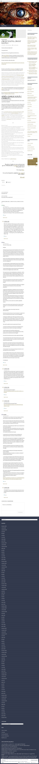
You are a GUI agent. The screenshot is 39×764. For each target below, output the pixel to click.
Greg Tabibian (6, 55)
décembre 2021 (4, 583)
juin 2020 (3, 617)
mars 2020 (3, 622)
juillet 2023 (3, 548)
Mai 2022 (3, 574)
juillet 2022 (3, 570)
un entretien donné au (14, 111)
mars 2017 (3, 689)
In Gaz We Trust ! (5, 193)
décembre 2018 (4, 650)
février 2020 (3, 624)
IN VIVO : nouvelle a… (32, 63)
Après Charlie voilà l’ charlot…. (12, 97)
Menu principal (38, 26)
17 (36, 161)
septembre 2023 (4, 546)
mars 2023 (3, 555)
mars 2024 (3, 537)
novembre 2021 (4, 585)
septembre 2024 (4, 529)
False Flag (29, 102)
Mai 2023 (3, 552)
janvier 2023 (3, 559)
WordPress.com (30, 150)
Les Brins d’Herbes (11, 93)
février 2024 (3, 539)
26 (29, 164)
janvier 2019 (3, 648)
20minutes (13, 68)
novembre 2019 (4, 630)
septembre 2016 (4, 700)
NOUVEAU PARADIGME (31, 122)
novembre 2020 (4, 607)
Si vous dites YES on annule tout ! (7, 197)
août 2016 (3, 702)
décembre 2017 (4, 672)
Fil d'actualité (4, 39)
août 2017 (3, 680)
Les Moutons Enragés (6, 92)
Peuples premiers (30, 124)
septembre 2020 (4, 611)
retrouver (9, 119)
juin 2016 (3, 706)
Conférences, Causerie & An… (33, 62)
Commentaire (20, 512)
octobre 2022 (4, 565)
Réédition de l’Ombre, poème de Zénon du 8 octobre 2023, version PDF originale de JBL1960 (32, 42)
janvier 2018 (3, 671)
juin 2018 (3, 661)
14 (32, 161)
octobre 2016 (4, 698)
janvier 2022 (3, 581)
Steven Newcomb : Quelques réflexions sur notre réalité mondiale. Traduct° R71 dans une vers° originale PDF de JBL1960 (18, 754)
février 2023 (3, 557)
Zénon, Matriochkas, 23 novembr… (33, 71)
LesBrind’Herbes (13, 158)
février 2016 (3, 713)
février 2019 (3, 646)
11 (28, 161)
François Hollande (14, 113)
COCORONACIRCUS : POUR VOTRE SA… (33, 68)
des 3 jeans (21, 173)
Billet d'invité (30, 93)
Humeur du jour (30, 110)
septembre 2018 (4, 656)
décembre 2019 (4, 628)
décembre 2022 (4, 561)
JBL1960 (22, 177)
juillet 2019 (3, 637)
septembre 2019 (4, 633)
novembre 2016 (4, 697)
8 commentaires (15, 45)
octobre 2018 (4, 654)
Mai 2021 (3, 596)
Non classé (29, 120)
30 (35, 164)
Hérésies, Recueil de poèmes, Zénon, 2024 (8, 752)
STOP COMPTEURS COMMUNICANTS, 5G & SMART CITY (32, 132)
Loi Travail (3, 56)
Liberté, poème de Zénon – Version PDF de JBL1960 (32, 46)
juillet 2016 (3, 704)
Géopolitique (30, 106)
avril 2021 (3, 598)
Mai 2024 (3, 533)
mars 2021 (3, 600)
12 (29, 161)
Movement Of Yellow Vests (32, 118)
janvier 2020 (3, 626)
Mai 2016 (3, 708)
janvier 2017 (3, 693)
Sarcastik (29, 129)
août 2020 (3, 613)
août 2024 (3, 531)
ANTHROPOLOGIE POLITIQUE (31, 89)
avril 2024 (3, 535)
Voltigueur (16, 92)
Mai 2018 (3, 663)
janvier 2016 (3, 715)
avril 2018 (3, 665)
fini (23, 170)
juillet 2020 (3, 615)
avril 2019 (3, 643)
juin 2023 (3, 550)
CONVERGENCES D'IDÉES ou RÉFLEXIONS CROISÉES (32, 98)
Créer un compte (30, 143)
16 (35, 161)
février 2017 (3, 691)
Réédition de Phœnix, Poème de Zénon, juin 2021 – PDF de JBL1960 (32, 49)
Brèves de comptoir (31, 95)
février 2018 (3, 669)
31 (36, 164)
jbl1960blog (4, 25)
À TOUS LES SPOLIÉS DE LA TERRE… (32, 65)
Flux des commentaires (31, 148)
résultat (15, 165)
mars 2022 (3, 578)
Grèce (29, 108)
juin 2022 (3, 572)
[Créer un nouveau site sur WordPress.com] (19, 1)
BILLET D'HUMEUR (31, 91)
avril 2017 (3, 687)
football (3, 115)
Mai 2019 (3, 641)
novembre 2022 (4, 563)
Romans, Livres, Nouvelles (32, 127)
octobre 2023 (4, 544)
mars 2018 (3, 667)
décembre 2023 (4, 542)
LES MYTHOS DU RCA (31, 113)
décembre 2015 (4, 717)
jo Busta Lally (9, 45)
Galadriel (6, 93)
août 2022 (3, 568)
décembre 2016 (4, 695)
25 (28, 164)
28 (32, 164)
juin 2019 (3, 639)
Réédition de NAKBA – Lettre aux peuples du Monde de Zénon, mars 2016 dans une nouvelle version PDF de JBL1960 (19, 756)
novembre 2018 (4, 652)
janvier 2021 (3, 604)
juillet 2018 (3, 659)
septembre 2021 (4, 589)
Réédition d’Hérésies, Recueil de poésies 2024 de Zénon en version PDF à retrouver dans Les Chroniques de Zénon (32, 53)
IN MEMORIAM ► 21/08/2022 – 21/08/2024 (9, 751)
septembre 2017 (4, 678)
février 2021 (3, 602)
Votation (29, 136)
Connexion (29, 145)
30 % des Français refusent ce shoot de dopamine (13, 76)
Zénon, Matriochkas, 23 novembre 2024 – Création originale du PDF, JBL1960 (32, 37)
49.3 (8, 56)
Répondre (5, 217)
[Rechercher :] (32, 30)
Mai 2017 (3, 685)
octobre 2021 (4, 587)
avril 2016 (3, 710)
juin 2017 (3, 684)
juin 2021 (3, 594)
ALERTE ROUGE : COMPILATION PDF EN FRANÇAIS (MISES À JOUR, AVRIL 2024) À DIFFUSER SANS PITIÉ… (19, 758)
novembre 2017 (4, 674)
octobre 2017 (4, 676)
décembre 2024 (4, 526)
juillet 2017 (3, 682)
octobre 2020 (4, 609)
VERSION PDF (30, 134)
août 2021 (3, 591)
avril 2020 (3, 620)
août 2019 (3, 635)
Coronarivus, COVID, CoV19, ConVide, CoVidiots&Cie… (32, 100)
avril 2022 (3, 576)
